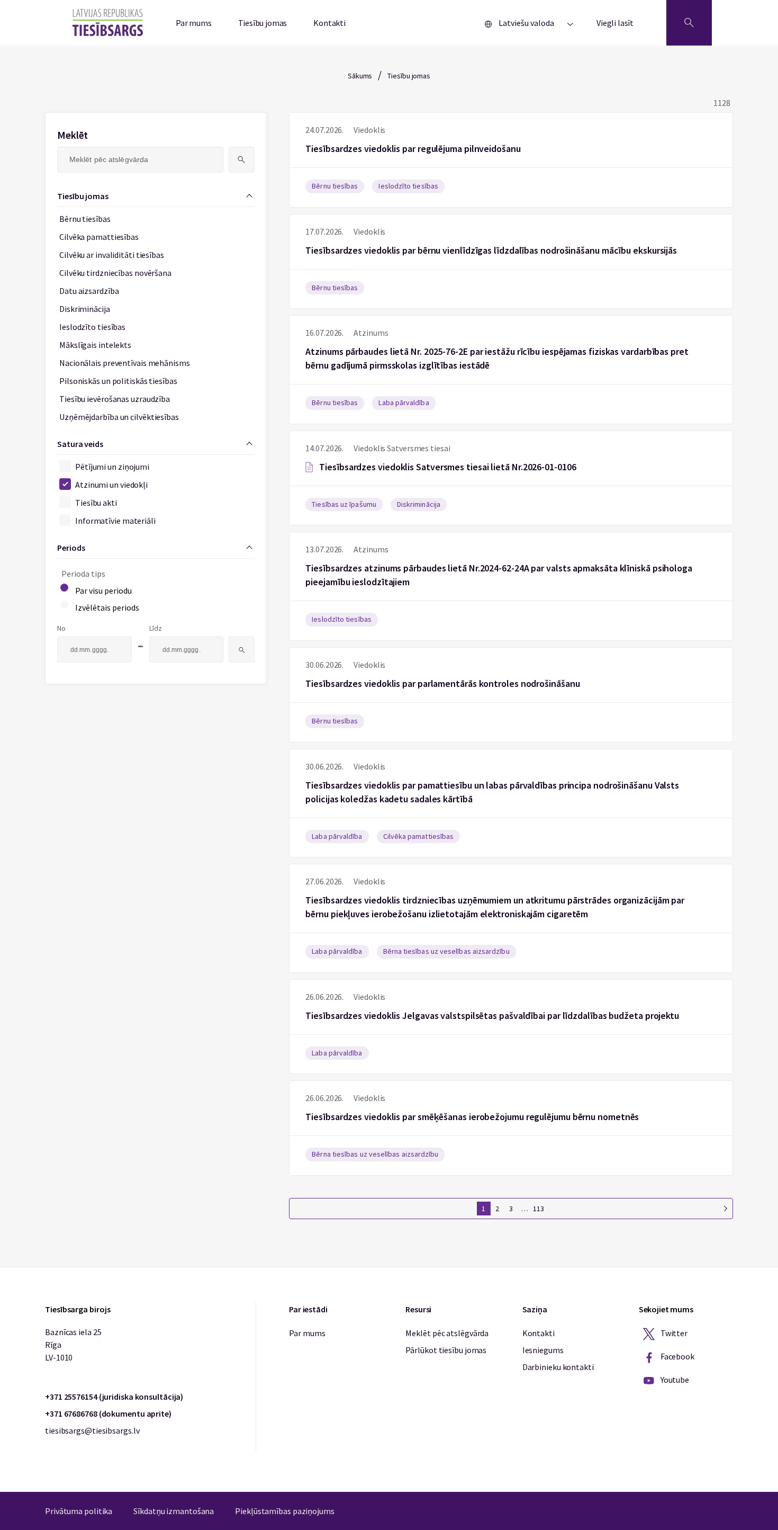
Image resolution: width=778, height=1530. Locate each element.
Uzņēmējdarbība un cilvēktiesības (119, 416)
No (61, 628)
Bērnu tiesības (85, 218)
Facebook (676, 1356)
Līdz (155, 628)
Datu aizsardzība (89, 290)
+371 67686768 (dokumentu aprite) (108, 1413)
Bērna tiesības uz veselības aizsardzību (446, 951)
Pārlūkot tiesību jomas (445, 1350)
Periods (71, 547)
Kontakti (329, 22)
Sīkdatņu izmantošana (173, 1511)
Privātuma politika (78, 1511)
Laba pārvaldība (403, 402)
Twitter (673, 1333)
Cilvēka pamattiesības (99, 236)
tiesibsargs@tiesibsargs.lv (92, 1430)
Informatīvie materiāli (115, 520)
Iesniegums (543, 1350)
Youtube (674, 1379)
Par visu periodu (103, 590)
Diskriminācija (84, 308)
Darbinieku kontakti (558, 1367)
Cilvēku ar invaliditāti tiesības (111, 254)
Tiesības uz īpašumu (344, 504)
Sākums (360, 75)
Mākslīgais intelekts (95, 344)
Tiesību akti (96, 502)
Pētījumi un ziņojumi (112, 466)
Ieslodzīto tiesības (92, 326)
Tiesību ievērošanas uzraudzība (114, 398)
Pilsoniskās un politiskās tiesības (118, 380)
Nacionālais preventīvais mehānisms (124, 362)
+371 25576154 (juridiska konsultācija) (114, 1396)
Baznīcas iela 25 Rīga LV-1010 (73, 1345)
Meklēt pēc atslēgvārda (446, 1333)
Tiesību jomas (262, 22)
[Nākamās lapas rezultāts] (725, 1208)
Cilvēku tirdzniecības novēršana (115, 272)
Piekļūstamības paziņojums (284, 1511)
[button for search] (242, 160)
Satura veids (80, 444)
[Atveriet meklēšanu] (689, 23)
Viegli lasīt (615, 22)
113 (538, 1208)
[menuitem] (150, 428)
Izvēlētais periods (107, 607)
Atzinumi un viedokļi (111, 484)
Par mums (194, 22)
